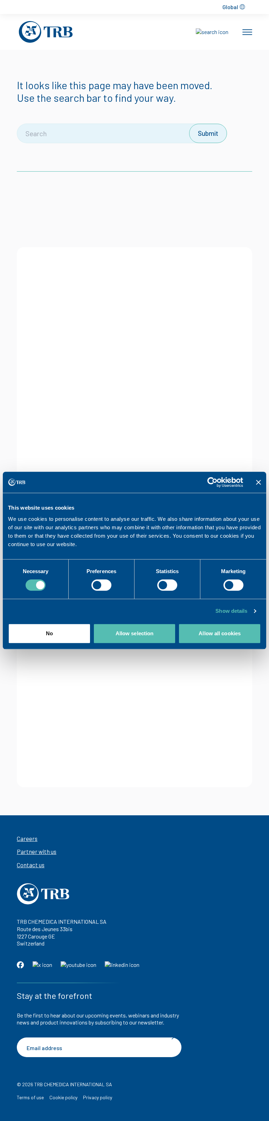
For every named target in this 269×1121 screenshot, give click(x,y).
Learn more (81, 410)
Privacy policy (97, 1097)
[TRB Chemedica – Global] (46, 32)
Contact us (30, 864)
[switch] (101, 585)
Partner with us (36, 851)
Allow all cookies (220, 633)
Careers (27, 838)
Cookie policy (63, 1097)
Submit (208, 133)
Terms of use (30, 1097)
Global (230, 7)
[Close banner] (258, 482)
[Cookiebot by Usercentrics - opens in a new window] (212, 482)
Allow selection (135, 633)
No (49, 633)
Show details (231, 611)
